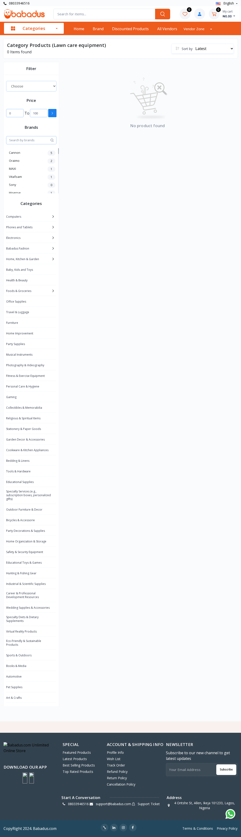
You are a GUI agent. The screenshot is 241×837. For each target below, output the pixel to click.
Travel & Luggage (17, 312)
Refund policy (117, 771)
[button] (25, 778)
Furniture (12, 323)
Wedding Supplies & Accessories (28, 608)
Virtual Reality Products (21, 631)
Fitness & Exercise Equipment (25, 376)
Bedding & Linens (17, 461)
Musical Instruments (19, 355)
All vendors (167, 28)
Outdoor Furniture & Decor (24, 510)
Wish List (113, 759)
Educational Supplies (20, 482)
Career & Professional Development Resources (22, 595)
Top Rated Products (78, 771)
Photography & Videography (25, 365)
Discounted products (130, 28)
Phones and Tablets (19, 227)
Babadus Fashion (17, 248)
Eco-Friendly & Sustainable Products (23, 643)
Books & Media (16, 666)
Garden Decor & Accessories (25, 439)
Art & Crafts (14, 698)
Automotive (14, 677)
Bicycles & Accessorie (20, 520)
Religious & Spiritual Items (23, 418)
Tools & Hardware (18, 471)
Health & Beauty (17, 280)
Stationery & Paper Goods (23, 429)
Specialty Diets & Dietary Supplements (22, 619)
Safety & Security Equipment (24, 552)
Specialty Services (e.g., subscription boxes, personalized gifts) (28, 495)
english (228, 3)
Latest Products (75, 759)
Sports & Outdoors (19, 655)
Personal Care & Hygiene (22, 386)
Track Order (116, 765)
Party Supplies (15, 344)
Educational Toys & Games (24, 563)
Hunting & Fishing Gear (21, 573)
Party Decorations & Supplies (25, 531)
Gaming (11, 397)
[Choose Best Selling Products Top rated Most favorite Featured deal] (31, 86)
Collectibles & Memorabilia (24, 408)
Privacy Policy (227, 828)
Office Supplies (16, 302)
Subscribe (226, 769)
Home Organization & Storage (26, 541)
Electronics (13, 238)
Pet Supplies (14, 687)
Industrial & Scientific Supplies (26, 584)
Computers (13, 217)
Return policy (117, 778)
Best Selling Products (79, 765)
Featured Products (77, 752)
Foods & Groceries (18, 291)
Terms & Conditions (197, 828)
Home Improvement (19, 333)
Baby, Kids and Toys (19, 270)
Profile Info (115, 752)
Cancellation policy (121, 784)
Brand (98, 28)
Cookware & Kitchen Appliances (27, 450)
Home (79, 28)
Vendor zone (194, 28)
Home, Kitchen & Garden (22, 259)
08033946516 (19, 3)
